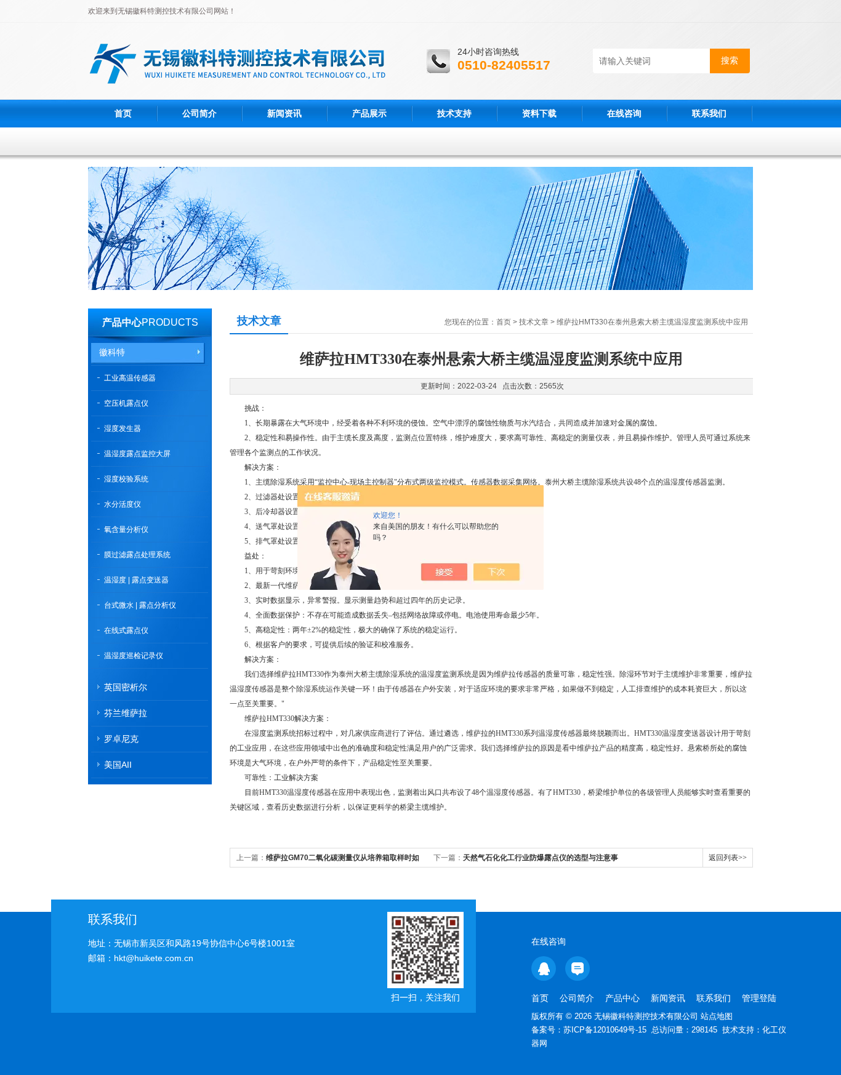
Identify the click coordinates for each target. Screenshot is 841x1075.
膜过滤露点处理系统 (137, 554)
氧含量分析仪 (126, 529)
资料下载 (539, 113)
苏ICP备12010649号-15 (604, 1029)
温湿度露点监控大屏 (137, 453)
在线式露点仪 (126, 630)
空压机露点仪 (126, 403)
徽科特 (112, 352)
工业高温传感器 (130, 378)
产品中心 (122, 322)
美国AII (118, 765)
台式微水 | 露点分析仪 (140, 605)
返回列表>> (728, 857)
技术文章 (534, 322)
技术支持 (454, 113)
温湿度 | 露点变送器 (136, 580)
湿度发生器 (122, 428)
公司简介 (199, 113)
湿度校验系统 (126, 479)
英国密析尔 (125, 687)
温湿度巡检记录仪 (133, 655)
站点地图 (717, 1016)
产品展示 (369, 113)
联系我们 (709, 113)
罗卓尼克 (121, 739)
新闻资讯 (284, 113)
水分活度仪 (122, 504)
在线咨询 (624, 113)
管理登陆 (759, 998)
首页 (123, 113)
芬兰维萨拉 (125, 713)
